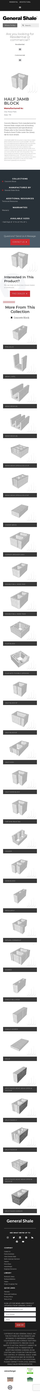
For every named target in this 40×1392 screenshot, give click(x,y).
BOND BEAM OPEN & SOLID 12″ (17, 466)
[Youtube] (23, 1242)
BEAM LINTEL (10, 376)
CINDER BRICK (11, 525)
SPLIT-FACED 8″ (11, 1150)
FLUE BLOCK (10, 643)
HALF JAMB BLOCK (12, 792)
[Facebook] (17, 1242)
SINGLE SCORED (11, 1029)
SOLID (7, 1059)
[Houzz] (32, 1238)
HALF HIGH (9, 762)
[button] (20, 7)
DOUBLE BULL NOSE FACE (15, 614)
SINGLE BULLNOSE (12, 999)
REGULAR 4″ (10, 910)
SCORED (8, 970)
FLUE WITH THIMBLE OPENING (17, 673)
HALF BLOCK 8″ (11, 732)
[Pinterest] (26, 1238)
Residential (13, 2)
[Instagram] (8, 1238)
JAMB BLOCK (10, 881)
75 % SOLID (9, 347)
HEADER (8, 851)
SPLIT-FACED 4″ (11, 1120)
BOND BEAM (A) (11, 406)
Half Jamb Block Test (12, 821)
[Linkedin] (20, 1238)
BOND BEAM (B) (11, 436)
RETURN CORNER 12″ (13, 940)
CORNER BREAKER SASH (15, 554)
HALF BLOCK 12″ (11, 703)
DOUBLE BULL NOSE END (15, 584)
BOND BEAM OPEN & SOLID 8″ (17, 495)
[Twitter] (14, 1238)
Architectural (25, 2)
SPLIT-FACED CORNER (13, 1211)
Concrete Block (10, 181)
